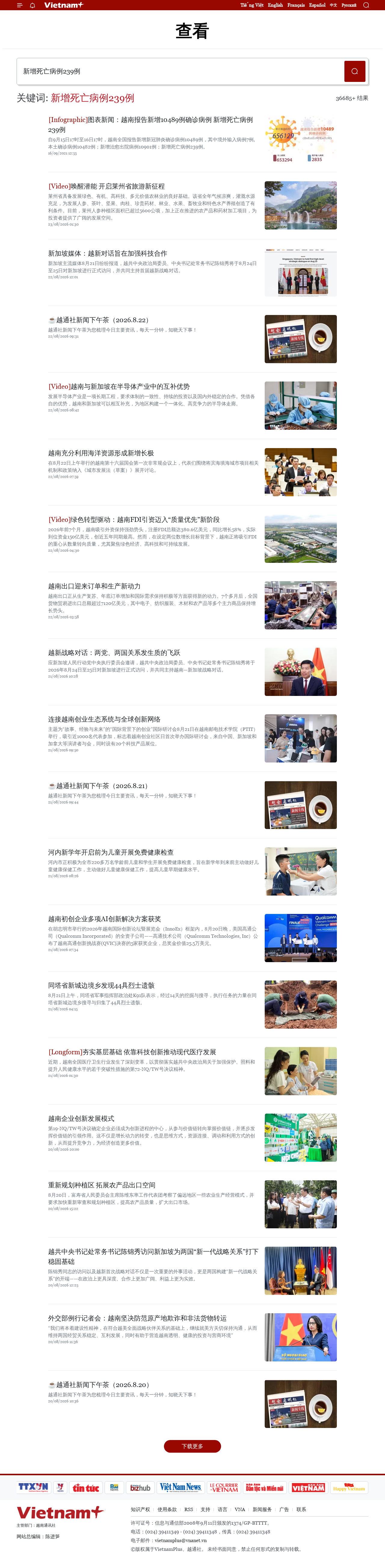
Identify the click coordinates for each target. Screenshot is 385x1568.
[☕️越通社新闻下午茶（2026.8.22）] (301, 339)
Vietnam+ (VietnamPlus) (64, 5)
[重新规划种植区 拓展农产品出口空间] (301, 1204)
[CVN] (224, 1487)
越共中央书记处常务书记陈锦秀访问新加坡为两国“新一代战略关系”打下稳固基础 (153, 1256)
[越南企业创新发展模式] (301, 1138)
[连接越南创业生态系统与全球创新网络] (301, 738)
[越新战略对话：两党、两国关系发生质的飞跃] (301, 672)
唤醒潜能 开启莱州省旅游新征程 (118, 186)
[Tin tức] (86, 1487)
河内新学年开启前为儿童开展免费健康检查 (111, 852)
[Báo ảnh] (308, 1487)
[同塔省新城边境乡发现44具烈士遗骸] (301, 1004)
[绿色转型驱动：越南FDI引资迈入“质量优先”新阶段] (301, 539)
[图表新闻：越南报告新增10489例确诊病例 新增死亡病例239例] (301, 139)
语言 (222, 1509)
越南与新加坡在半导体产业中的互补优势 (130, 386)
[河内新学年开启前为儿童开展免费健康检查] (301, 871)
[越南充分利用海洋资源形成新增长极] (301, 472)
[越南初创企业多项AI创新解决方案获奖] (301, 938)
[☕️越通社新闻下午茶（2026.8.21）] (301, 805)
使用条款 (167, 1509)
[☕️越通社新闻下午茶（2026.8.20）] (301, 1404)
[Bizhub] (140, 1487)
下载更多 (192, 1446)
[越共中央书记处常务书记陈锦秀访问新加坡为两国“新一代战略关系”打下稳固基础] (301, 1271)
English (275, 5)
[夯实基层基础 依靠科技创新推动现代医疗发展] (301, 1071)
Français (296, 5)
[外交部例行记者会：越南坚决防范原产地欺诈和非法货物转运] (301, 1337)
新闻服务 (262, 1509)
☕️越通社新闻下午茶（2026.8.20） (100, 1385)
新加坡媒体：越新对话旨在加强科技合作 (107, 253)
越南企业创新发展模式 (81, 1118)
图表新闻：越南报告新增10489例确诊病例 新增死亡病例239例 (150, 124)
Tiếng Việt (252, 5)
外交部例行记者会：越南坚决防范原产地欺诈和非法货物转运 (137, 1318)
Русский (349, 5)
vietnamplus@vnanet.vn (181, 1540)
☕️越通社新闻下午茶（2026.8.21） (99, 786)
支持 (205, 1509)
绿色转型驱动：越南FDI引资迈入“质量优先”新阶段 (145, 519)
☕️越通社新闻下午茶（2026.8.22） (100, 320)
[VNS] (180, 1487)
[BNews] (114, 1487)
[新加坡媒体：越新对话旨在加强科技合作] (301, 272)
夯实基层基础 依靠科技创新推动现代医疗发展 (149, 1052)
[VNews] (60, 1487)
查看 (192, 30)
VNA (240, 1509)
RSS (188, 1509)
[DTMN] (265, 1487)
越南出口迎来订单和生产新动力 (94, 586)
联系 (301, 1509)
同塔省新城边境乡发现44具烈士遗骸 (101, 985)
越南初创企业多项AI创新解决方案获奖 (104, 919)
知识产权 (140, 1509)
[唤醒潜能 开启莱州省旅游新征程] (301, 205)
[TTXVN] (33, 1487)
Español (317, 5)
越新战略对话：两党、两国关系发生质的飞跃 (114, 652)
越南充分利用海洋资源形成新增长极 (101, 453)
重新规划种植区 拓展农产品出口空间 (102, 1185)
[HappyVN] (349, 1487)
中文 (333, 5)
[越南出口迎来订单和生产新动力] (301, 605)
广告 (284, 1509)
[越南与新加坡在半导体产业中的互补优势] (301, 406)
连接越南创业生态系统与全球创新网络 (104, 719)
